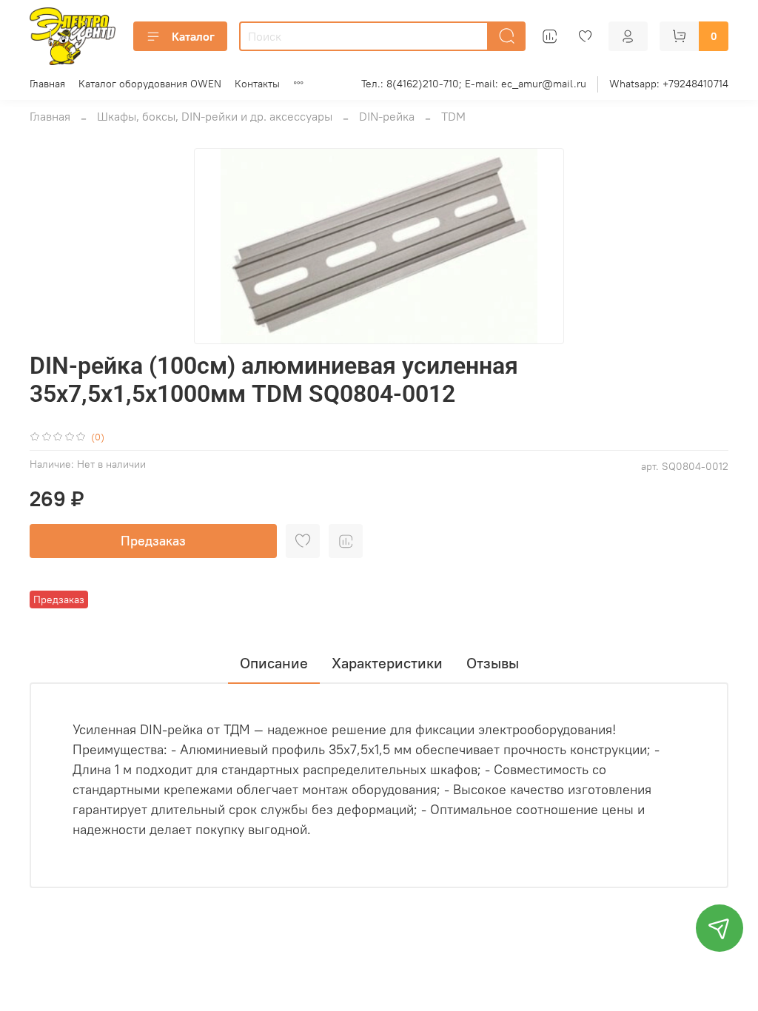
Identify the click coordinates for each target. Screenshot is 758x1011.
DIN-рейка (387, 116)
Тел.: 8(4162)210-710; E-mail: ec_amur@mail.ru (473, 83)
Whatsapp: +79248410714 (668, 83)
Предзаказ (153, 540)
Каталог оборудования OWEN (149, 83)
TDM (453, 116)
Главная (47, 83)
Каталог (193, 36)
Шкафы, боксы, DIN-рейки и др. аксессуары (214, 116)
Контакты (257, 83)
